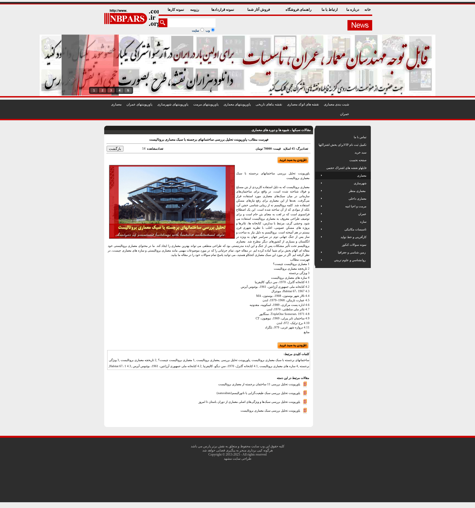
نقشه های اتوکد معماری (303, 104)
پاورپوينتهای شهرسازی (172, 104)
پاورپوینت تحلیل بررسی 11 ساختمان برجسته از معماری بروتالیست (259, 384)
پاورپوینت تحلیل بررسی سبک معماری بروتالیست (270, 410)
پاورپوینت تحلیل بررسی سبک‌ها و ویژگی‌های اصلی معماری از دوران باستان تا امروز (249, 401)
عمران (344, 114)
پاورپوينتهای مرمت (206, 104)
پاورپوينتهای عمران (139, 104)
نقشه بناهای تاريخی (269, 104)
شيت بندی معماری (336, 104)
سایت (195, 30)
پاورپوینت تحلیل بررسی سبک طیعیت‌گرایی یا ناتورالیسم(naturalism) (258, 392)
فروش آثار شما (259, 9)
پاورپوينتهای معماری (237, 104)
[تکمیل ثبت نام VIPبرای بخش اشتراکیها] (318, 144)
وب (208, 30)
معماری (116, 104)
